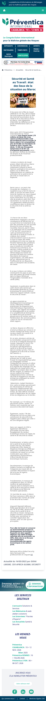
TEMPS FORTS (22, 50)
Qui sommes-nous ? (8, 698)
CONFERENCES (22, 46)
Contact (22, 698)
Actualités (19, 70)
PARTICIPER (23, 55)
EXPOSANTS (8, 46)
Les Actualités (22, 623)
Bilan (23, 652)
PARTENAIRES (8, 50)
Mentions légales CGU (37, 698)
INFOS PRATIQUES (9, 55)
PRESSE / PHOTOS (36, 50)
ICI (32, 555)
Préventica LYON (22, 661)
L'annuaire (22, 607)
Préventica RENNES (22, 656)
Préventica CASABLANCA (21, 647)
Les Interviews (22, 617)
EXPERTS (36, 46)
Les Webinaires (21, 612)
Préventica (8, 70)
